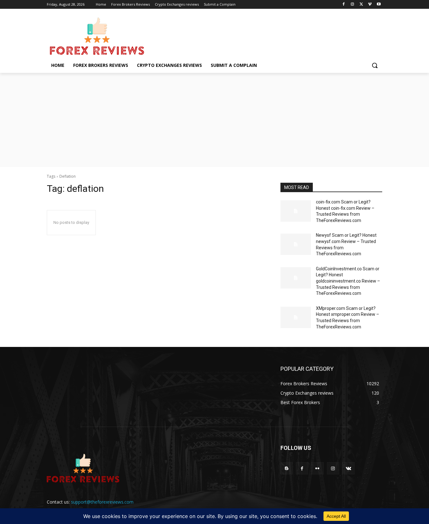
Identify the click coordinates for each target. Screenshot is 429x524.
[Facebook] (343, 4)
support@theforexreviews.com (102, 502)
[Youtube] (378, 4)
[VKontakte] (348, 468)
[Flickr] (317, 468)
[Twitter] (361, 4)
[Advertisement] (214, 120)
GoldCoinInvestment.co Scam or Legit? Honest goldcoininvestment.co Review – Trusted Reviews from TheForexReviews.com (348, 281)
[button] (374, 65)
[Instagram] (352, 4)
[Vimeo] (369, 4)
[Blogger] (286, 468)
